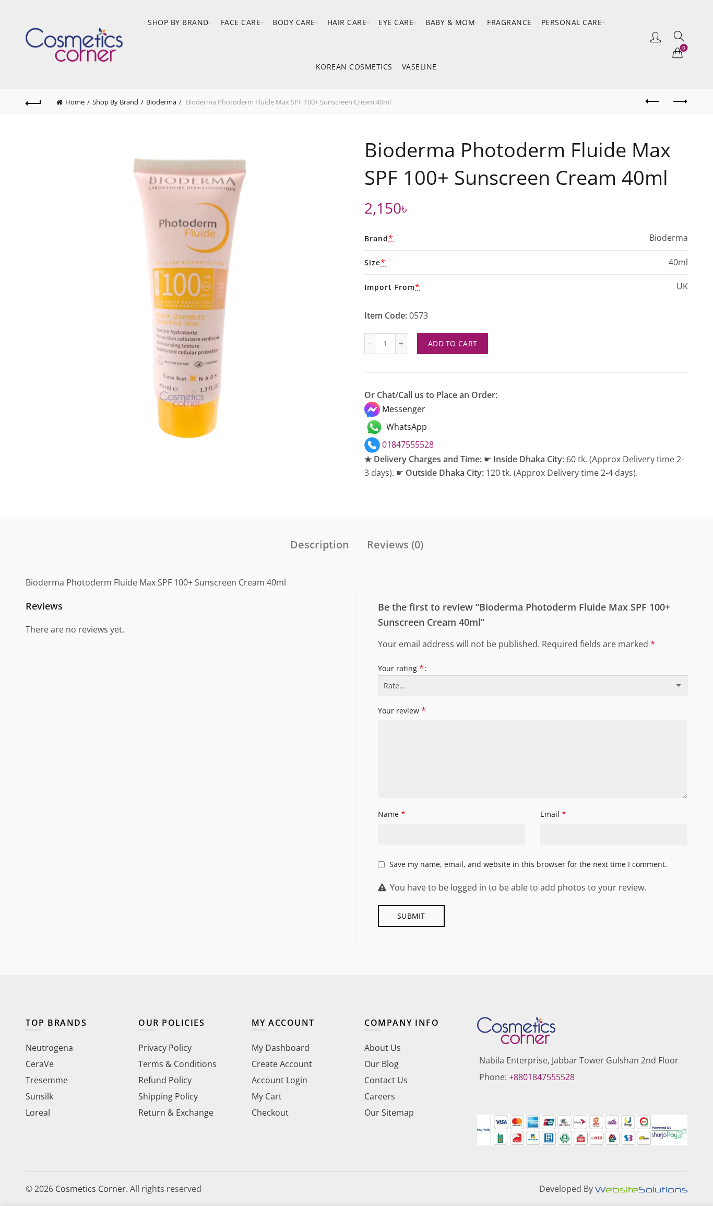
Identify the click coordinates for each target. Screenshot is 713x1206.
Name (392, 813)
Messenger (402, 409)
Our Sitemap (389, 1112)
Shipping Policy (168, 1096)
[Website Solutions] (641, 1189)
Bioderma (161, 102)
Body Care (293, 22)
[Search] (679, 36)
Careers (379, 1096)
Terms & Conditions (177, 1064)
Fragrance (509, 22)
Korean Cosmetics (354, 67)
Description (319, 544)
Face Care (241, 22)
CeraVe (40, 1064)
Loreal (38, 1112)
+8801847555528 (542, 1077)
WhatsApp (405, 426)
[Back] (33, 101)
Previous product (653, 101)
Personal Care (571, 22)
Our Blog (381, 1064)
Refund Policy (165, 1080)
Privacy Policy (165, 1047)
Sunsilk (39, 1096)
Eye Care (395, 22)
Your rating (401, 668)
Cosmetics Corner (90, 1189)
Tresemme (47, 1080)
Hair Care (347, 22)
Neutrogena (49, 1047)
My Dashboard (281, 1047)
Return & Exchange (175, 1112)
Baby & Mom (450, 22)
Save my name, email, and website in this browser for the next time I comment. (528, 864)
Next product (680, 101)
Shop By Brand (178, 22)
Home (75, 102)
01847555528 (407, 444)
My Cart (267, 1096)
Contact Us (386, 1080)
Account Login (279, 1080)
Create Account (282, 1064)
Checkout (270, 1112)
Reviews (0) (395, 544)
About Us (382, 1047)
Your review (402, 710)
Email (553, 813)
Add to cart (452, 343)
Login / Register (655, 36)
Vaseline (419, 67)
